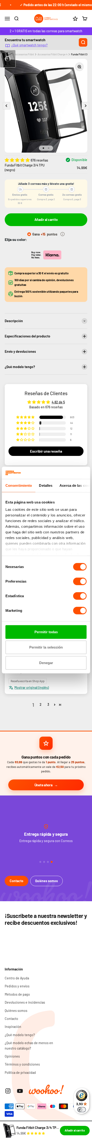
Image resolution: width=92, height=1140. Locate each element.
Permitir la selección (46, 647)
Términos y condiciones (22, 1064)
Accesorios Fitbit (24, 54)
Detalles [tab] (45, 485)
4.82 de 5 (58, 402)
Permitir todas (46, 632)
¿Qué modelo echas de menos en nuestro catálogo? (29, 1045)
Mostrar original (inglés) (31, 688)
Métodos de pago (17, 994)
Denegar (46, 663)
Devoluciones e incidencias (25, 1002)
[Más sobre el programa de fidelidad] (62, 234)
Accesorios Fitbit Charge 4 (52, 54)
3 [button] (48, 704)
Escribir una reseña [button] (46, 451)
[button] (18, 159)
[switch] (80, 581)
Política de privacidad (20, 1073)
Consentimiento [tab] (18, 485)
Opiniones (12, 1056)
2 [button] (41, 704)
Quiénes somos (46, 881)
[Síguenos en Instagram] (8, 1091)
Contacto (16, 881)
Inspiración (13, 1027)
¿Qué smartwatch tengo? (29, 45)
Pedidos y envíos (17, 986)
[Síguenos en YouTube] (20, 1091)
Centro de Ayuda (17, 978)
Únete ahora (43, 785)
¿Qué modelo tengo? (20, 1035)
